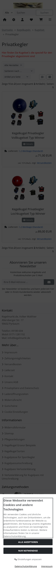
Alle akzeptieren (28, 542)
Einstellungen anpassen (29, 559)
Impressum (47, 566)
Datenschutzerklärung (26, 566)
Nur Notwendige (28, 550)
